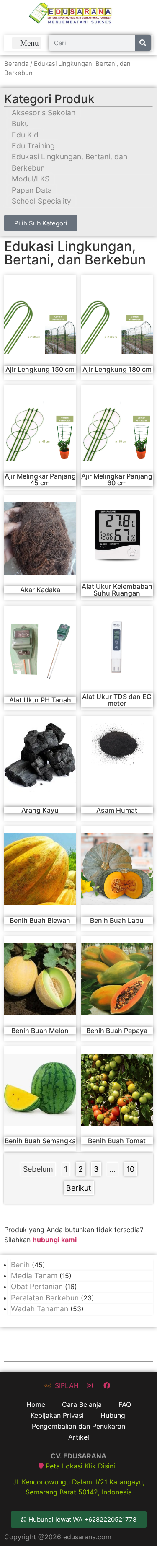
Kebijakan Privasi (57, 1415)
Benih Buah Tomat (117, 1141)
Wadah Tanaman (39, 1308)
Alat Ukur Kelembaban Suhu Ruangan (117, 589)
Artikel (78, 1437)
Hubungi (113, 1415)
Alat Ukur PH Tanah (40, 700)
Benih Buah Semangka (40, 1141)
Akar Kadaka (40, 589)
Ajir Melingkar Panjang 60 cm (116, 479)
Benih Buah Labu (117, 920)
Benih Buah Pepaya (116, 1030)
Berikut (78, 1187)
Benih (20, 1264)
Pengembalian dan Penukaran (78, 1426)
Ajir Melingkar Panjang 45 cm (40, 479)
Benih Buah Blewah (40, 920)
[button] (26, 43)
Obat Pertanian (37, 1286)
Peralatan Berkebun (45, 1297)
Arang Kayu (40, 810)
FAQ (124, 1404)
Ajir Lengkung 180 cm (117, 369)
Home (35, 1404)
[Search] (143, 43)
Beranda (16, 63)
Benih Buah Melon (40, 1030)
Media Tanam (34, 1275)
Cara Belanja (82, 1404)
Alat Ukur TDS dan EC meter (117, 699)
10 (131, 1167)
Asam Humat (116, 810)
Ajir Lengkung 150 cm (40, 369)
